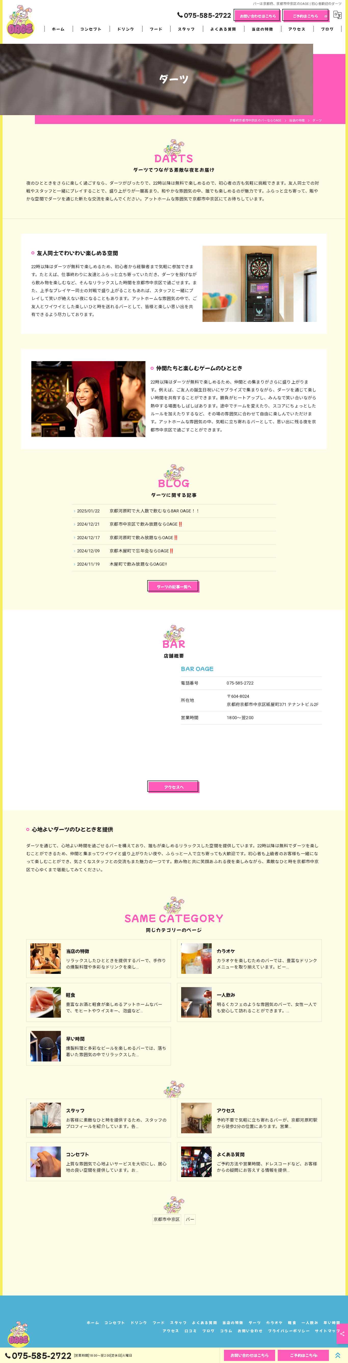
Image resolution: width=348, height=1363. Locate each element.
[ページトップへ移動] (338, 1355)
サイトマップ (327, 1330)
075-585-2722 (240, 683)
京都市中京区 (167, 1219)
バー (190, 1219)
